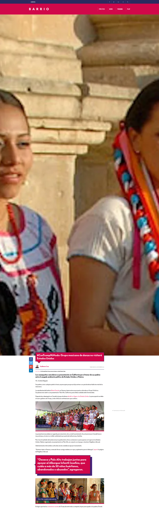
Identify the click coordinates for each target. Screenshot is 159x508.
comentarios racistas (53, 506)
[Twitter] (114, 2)
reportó (96, 449)
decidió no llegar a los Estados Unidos (78, 396)
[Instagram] (123, 2)
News (39, 371)
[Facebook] (110, 2)
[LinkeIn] (31, 370)
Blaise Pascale (55, 390)
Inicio (36, 371)
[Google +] (118, 2)
